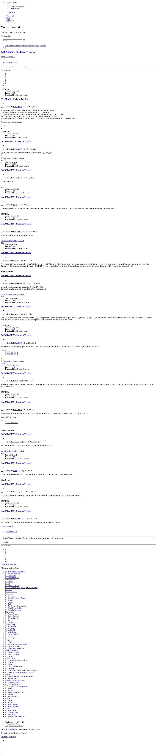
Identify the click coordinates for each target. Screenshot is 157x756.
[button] (5, 85)
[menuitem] (16, 6)
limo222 (3, 160)
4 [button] (5, 80)
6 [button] (5, 84)
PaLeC (3, 363)
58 (14, 191)
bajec (2, 187)
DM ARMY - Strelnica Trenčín (18, 52)
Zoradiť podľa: (28, 538)
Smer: (54, 538)
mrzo (2, 243)
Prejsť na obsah (6, 36)
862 (14, 246)
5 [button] (5, 82)
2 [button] (5, 76)
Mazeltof (24, 733)
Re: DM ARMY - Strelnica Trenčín (16, 141)
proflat (6, 733)
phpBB (12, 729)
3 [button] (5, 78)
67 (14, 93)
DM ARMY (5, 89)
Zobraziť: (6, 538)
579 (14, 164)
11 (14, 367)
